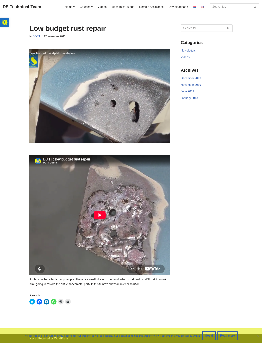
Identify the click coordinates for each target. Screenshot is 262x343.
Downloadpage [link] (178, 6)
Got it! (209, 335)
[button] (74, 6)
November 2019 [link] (191, 84)
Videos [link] (102, 6)
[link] (4, 22)
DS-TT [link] (36, 36)
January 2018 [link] (189, 97)
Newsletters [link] (188, 50)
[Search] (255, 6)
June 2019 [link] (187, 91)
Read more (227, 335)
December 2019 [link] (191, 78)
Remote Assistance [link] (151, 6)
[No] (257, 335)
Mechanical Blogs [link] (123, 6)
